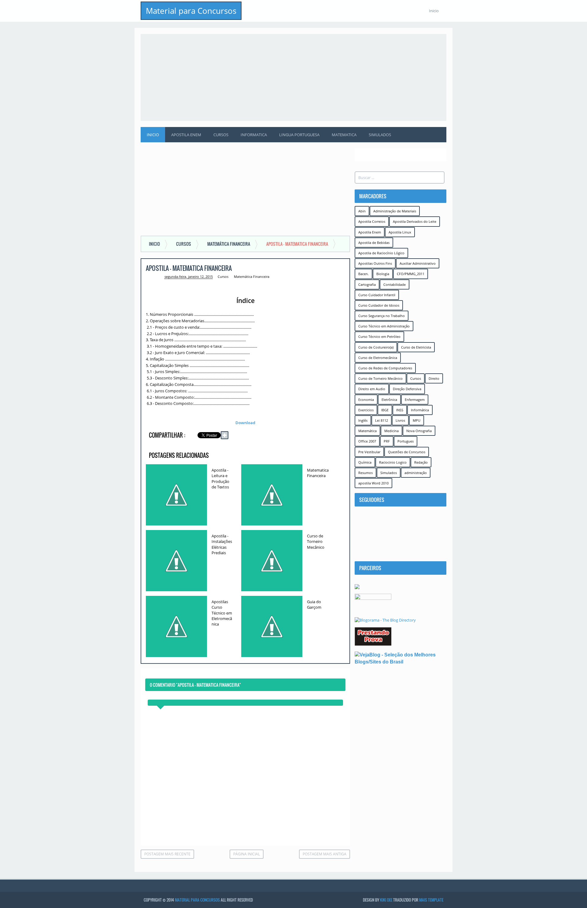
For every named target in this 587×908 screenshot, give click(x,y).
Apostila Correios (371, 221)
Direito (434, 378)
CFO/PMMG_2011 (410, 273)
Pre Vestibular (369, 452)
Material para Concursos (191, 10)
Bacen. (363, 273)
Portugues (405, 441)
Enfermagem (415, 399)
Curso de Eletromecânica (377, 357)
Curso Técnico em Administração (384, 326)
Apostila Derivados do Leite (414, 221)
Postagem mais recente (167, 854)
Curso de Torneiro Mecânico (315, 541)
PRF (387, 441)
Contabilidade (394, 284)
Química (364, 462)
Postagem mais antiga (324, 854)
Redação (421, 462)
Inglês (362, 420)
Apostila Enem (186, 134)
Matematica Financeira (318, 472)
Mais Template (431, 900)
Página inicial (246, 854)
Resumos (365, 472)
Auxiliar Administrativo (418, 263)
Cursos (220, 134)
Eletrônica (389, 399)
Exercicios (366, 410)
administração (415, 472)
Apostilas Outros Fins (375, 263)
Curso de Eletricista (416, 347)
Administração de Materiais (394, 211)
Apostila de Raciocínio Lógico (381, 253)
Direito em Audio (371, 389)
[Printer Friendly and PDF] (336, 436)
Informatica (254, 134)
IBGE (385, 410)
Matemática (367, 430)
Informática (420, 410)
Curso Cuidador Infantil (376, 295)
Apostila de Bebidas (373, 242)
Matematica (344, 134)
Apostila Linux (400, 232)
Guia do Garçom (314, 604)
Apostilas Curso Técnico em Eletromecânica (222, 613)
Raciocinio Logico (393, 462)
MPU (416, 420)
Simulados (380, 134)
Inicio (434, 10)
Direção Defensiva (407, 389)
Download (245, 422)
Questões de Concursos (406, 452)
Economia (366, 399)
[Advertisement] (293, 77)
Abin (362, 211)
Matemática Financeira (251, 276)
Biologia (382, 273)
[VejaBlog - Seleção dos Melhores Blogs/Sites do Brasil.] (400, 658)
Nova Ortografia (419, 430)
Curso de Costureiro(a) (375, 347)
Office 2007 (367, 441)
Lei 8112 (381, 420)
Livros (400, 420)
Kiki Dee (386, 900)
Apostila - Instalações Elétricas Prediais (222, 544)
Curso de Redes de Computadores (385, 368)
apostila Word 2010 (373, 483)
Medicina (391, 430)
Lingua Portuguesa (299, 134)
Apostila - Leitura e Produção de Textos (220, 478)
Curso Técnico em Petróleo (379, 336)
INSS (399, 410)
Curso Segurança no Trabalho (381, 315)
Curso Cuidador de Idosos (378, 305)
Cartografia (367, 284)
